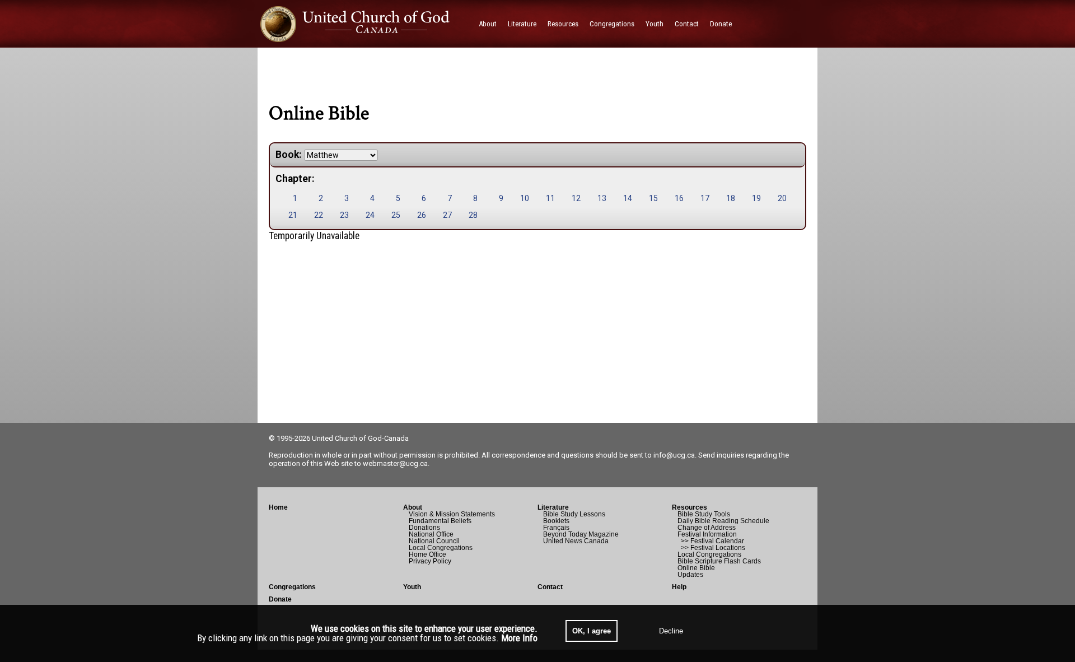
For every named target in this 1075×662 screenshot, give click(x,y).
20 (782, 198)
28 (473, 215)
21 (292, 215)
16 (679, 198)
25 (395, 215)
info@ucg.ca (674, 455)
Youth (412, 587)
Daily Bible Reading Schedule (723, 521)
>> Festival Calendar (710, 541)
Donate (280, 599)
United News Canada (576, 541)
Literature (553, 507)
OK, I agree (591, 631)
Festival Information (707, 534)
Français (556, 527)
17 (704, 198)
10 (524, 198)
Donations (424, 527)
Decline (671, 631)
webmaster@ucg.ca (395, 463)
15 (653, 198)
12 (576, 198)
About (412, 507)
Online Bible (696, 568)
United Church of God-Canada (360, 438)
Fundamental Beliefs (440, 521)
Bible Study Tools (703, 514)
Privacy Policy (430, 561)
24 (370, 215)
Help (679, 587)
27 (447, 215)
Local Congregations (441, 547)
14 (627, 198)
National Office (431, 534)
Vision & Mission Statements (452, 514)
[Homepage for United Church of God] (365, 23)
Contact (550, 587)
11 (550, 198)
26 (421, 215)
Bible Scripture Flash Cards (719, 561)
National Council (434, 541)
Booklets (556, 521)
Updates (690, 574)
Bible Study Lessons (574, 514)
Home (278, 507)
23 (344, 215)
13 (601, 198)
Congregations (292, 587)
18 (730, 198)
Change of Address (706, 527)
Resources (689, 507)
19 (756, 198)
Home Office (427, 554)
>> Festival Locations (711, 547)
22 (318, 215)
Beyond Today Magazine (581, 534)
